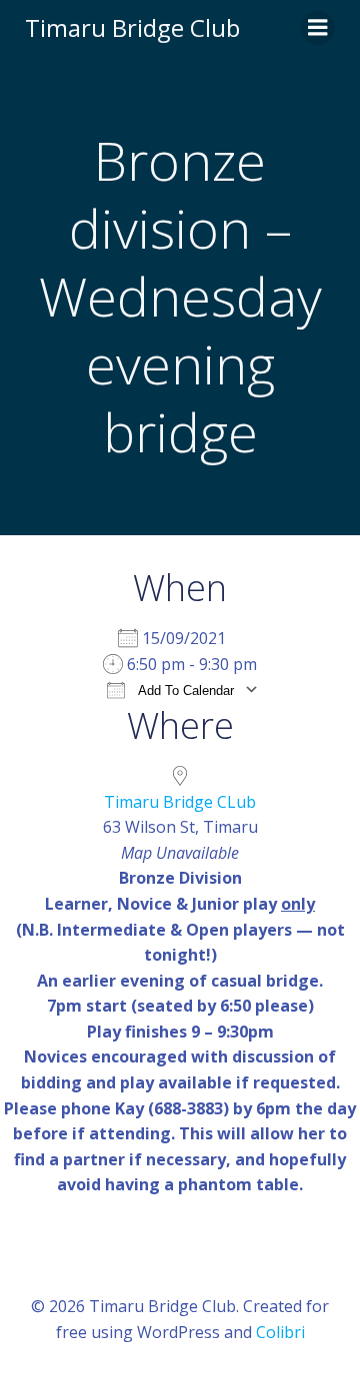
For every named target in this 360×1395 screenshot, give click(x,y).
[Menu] (318, 28)
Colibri (280, 1332)
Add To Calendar (184, 690)
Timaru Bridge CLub (180, 802)
